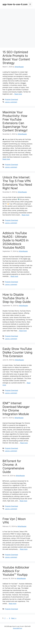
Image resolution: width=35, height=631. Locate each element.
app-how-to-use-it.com (15, 4)
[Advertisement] (17, 27)
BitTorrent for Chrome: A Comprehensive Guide (13, 466)
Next (13, 618)
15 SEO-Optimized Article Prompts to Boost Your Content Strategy (16, 57)
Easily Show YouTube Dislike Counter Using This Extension (17, 352)
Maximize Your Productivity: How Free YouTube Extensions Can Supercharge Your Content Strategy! (15, 121)
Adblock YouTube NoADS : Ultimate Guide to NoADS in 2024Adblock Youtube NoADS (15, 240)
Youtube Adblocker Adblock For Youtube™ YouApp (16, 571)
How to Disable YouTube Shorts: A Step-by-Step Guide (17, 298)
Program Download (11, 99)
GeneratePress (17, 628)
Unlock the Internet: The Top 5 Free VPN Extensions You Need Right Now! (17, 182)
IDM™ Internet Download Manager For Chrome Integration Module (16, 408)
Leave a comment (11, 102)
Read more (18, 94)
